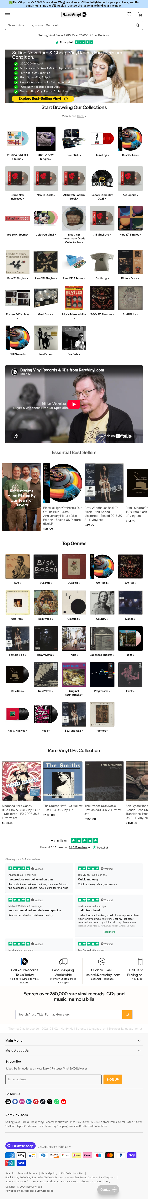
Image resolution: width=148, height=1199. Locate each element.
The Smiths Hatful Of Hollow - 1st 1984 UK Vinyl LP (62, 808)
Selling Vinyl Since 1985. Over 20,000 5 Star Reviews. (74, 35)
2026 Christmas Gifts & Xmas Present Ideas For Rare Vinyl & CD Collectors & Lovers (53, 1181)
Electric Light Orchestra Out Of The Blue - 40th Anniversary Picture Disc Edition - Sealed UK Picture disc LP (62, 516)
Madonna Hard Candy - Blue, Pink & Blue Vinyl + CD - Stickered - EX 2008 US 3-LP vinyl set (21, 812)
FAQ (108, 1181)
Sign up (113, 1079)
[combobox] (69, 25)
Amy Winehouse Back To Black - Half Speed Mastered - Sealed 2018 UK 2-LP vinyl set (103, 514)
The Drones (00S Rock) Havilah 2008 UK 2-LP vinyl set (103, 810)
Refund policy (49, 1173)
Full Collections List (72, 1173)
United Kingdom (53, 1146)
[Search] (138, 25)
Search (9, 1173)
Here (80, 116)
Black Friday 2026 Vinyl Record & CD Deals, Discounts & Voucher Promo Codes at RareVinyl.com (60, 1177)
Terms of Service (27, 1173)
